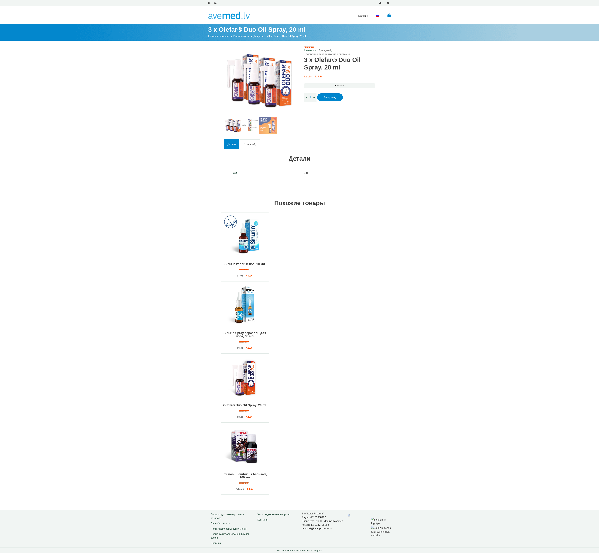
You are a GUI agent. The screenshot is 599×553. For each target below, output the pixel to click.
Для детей (259, 36)
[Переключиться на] (377, 16)
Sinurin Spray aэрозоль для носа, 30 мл (245, 334)
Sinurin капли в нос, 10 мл (244, 264)
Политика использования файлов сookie (230, 536)
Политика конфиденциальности (229, 528)
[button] (389, 15)
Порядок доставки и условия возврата (227, 516)
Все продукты (241, 36)
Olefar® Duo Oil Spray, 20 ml (244, 405)
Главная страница (218, 36)
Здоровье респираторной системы (328, 54)
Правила (216, 543)
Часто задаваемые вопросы (273, 514)
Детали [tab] (231, 144)
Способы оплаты (220, 523)
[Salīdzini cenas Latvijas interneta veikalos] (381, 531)
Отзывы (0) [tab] (249, 144)
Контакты (262, 519)
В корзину (330, 97)
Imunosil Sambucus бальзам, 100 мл (245, 475)
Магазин (363, 16)
